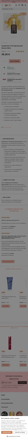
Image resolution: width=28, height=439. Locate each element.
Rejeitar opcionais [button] (20, 432)
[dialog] (14, 427)
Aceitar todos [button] (7, 432)
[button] (14, 436)
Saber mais (19, 429)
